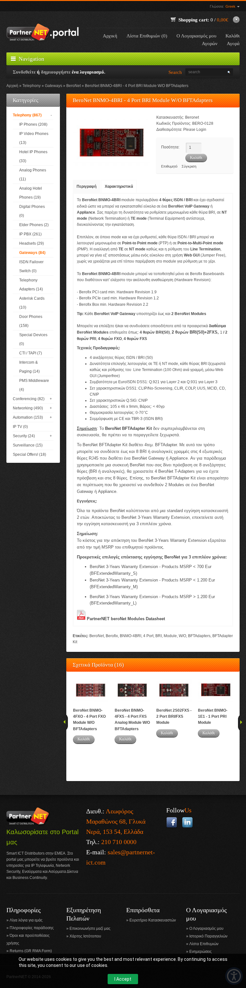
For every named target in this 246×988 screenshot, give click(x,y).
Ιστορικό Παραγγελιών (208, 936)
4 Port (148, 636)
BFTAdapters (199, 636)
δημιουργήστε (55, 72)
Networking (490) (28, 408)
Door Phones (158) (30, 321)
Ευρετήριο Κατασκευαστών (152, 920)
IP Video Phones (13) (33, 138)
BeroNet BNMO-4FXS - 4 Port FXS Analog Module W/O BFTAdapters (132, 719)
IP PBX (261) (30, 234)
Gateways (53, 85)
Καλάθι (84, 739)
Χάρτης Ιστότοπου (85, 936)
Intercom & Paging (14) (29, 367)
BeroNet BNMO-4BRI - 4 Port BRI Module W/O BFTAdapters (136, 85)
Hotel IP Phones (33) (33, 156)
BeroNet (73, 85)
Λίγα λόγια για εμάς (26, 920)
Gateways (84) (32, 252)
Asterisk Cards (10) (32, 303)
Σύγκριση (189, 166)
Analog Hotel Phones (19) (30, 193)
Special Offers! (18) (29, 454)
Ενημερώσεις (200, 951)
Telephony (31, 85)
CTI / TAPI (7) (30, 353)
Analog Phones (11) (32, 174)
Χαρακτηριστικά (119, 186)
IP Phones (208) (33, 124)
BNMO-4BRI (130, 636)
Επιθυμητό (169, 166)
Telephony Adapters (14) (31, 284)
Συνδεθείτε (24, 72)
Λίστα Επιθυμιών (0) (147, 35)
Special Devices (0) (33, 339)
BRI (158, 636)
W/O (182, 636)
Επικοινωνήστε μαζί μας (90, 928)
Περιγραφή (86, 186)
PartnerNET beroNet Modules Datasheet (126, 618)
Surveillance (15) (28, 445)
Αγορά (233, 43)
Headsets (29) (31, 243)
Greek (231, 6)
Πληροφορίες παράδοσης (32, 928)
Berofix (112, 636)
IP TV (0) (20, 426)
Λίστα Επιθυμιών (203, 944)
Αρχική (110, 35)
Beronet (192, 117)
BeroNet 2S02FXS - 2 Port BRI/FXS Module (174, 716)
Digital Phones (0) (32, 211)
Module (170, 636)
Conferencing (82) (29, 399)
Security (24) (24, 436)
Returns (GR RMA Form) (31, 951)
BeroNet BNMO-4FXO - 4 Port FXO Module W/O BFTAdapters (89, 719)
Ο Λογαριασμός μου (196, 35)
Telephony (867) (27, 115)
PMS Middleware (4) (34, 385)
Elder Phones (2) (34, 225)
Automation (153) (28, 417)
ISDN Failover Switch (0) (31, 266)
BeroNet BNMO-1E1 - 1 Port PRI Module (212, 716)
